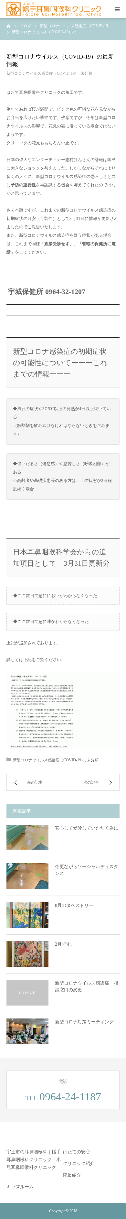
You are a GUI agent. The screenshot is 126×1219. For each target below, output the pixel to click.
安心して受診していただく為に (86, 828)
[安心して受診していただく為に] (27, 838)
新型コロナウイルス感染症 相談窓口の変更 (86, 986)
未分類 (86, 73)
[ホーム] (8, 26)
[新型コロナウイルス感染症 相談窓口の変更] (27, 993)
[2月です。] (27, 954)
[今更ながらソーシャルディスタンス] (27, 876)
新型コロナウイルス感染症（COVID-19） (42, 73)
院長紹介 (72, 1175)
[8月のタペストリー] (27, 915)
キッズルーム (20, 1186)
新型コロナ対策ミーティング (84, 1021)
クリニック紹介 (79, 1163)
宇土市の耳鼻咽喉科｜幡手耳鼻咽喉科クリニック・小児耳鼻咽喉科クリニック (33, 1159)
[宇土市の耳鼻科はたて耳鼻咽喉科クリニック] (53, 9)
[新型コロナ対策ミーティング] (27, 1031)
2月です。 (65, 944)
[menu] (117, 9)
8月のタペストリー (74, 905)
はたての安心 (76, 1151)
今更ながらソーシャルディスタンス (86, 870)
